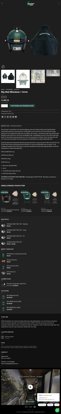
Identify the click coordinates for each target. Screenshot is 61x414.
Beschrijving (5, 125)
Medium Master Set (46, 210)
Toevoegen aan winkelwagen (22, 106)
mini (21, 347)
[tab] (5, 125)
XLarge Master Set (26, 210)
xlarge (34, 347)
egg (13, 113)
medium (17, 347)
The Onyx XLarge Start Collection (10, 210)
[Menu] (2, 3)
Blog (29, 409)
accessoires (9, 89)
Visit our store (9, 336)
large (12, 347)
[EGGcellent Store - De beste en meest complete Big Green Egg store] (30, 3)
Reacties (7, 338)
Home (2, 89)
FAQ (32, 409)
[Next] (56, 39)
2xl (2, 347)
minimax (26, 347)
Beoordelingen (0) (15, 125)
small (30, 347)
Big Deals (16, 89)
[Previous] (4, 39)
